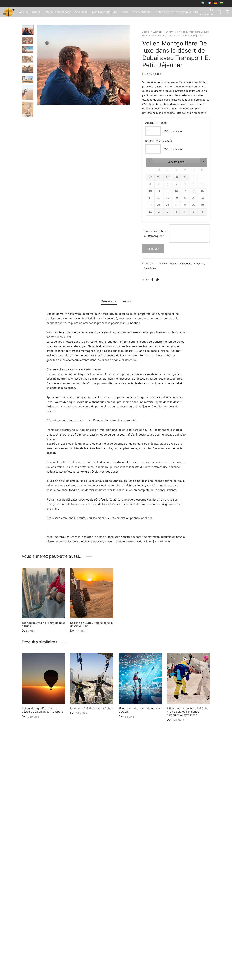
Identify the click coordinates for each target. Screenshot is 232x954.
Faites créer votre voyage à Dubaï (177, 12)
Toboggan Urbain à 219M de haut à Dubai (43, 624)
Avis (127, 301)
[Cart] (227, 12)
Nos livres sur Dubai (105, 12)
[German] (215, 3)
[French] (209, 3)
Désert (173, 263)
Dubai (36, 12)
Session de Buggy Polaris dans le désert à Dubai (91, 624)
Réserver (153, 249)
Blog (125, 12)
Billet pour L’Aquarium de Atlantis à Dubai (140, 710)
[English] (203, 3)
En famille (171, 31)
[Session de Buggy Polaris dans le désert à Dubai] (91, 593)
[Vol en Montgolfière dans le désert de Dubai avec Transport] (43, 678)
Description (109, 301)
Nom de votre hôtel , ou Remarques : (155, 233)
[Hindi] (221, 3)
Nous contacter (141, 12)
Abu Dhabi (81, 12)
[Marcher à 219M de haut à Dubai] (91, 678)
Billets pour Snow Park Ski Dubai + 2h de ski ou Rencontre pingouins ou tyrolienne (188, 712)
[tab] (109, 301)
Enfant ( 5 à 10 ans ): (158, 140)
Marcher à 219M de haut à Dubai (91, 708)
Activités (157, 31)
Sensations (149, 268)
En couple (185, 263)
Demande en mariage (57, 12)
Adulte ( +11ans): (156, 122)
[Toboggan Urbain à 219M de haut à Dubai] (43, 593)
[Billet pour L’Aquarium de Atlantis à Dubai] (140, 678)
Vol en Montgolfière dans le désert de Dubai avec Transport (42, 710)
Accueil (23, 12)
